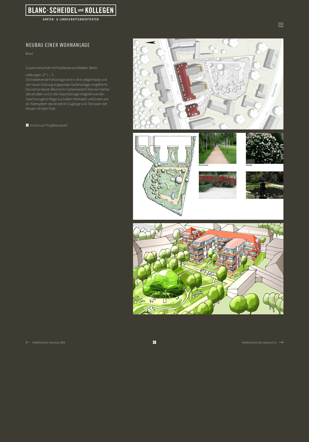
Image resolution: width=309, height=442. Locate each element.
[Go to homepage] (71, 25)
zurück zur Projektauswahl (48, 125)
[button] (280, 25)
